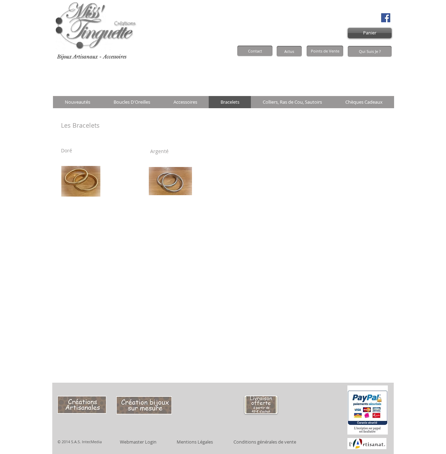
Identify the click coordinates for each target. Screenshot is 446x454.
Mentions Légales (195, 442)
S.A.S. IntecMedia (86, 441)
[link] (376, 73)
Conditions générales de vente (264, 442)
